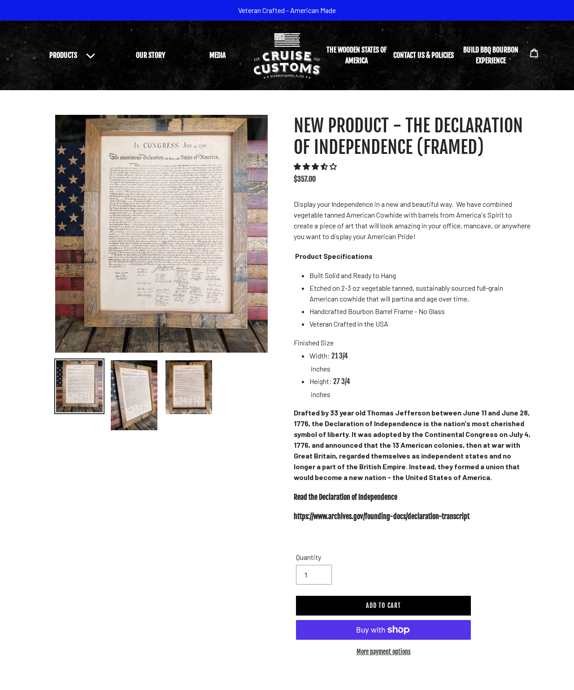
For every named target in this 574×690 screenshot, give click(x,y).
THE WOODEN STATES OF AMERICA (356, 55)
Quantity (308, 557)
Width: (328, 355)
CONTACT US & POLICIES (423, 55)
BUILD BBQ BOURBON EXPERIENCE (490, 55)
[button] (316, 166)
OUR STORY (150, 55)
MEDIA (217, 55)
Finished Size (314, 342)
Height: (329, 381)
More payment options (384, 651)
